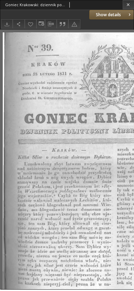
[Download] (7, 24)
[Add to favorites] (30, 24)
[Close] (128, 4)
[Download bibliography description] (51, 24)
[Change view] (40, 24)
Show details (108, 15)
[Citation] (62, 24)
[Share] (18, 24)
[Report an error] (74, 24)
